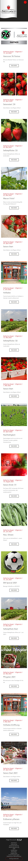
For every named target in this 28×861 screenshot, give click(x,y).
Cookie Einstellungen (14, 854)
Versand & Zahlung (14, 845)
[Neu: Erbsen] (14, 514)
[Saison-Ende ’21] (14, 464)
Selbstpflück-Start (10, 629)
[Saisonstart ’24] (14, 84)
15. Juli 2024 (7, 53)
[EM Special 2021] (14, 562)
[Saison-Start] (14, 226)
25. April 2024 (7, 101)
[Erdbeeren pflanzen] (14, 799)
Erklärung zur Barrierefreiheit (14, 856)
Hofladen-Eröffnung (11, 725)
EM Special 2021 (10, 583)
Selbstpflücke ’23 (10, 150)
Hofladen (7, 293)
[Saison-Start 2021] (14, 753)
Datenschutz (14, 844)
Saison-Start (8, 247)
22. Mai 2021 (7, 674)
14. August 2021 (8, 481)
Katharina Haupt (8, 51)
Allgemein (18, 51)
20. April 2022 (7, 431)
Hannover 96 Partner (11, 56)
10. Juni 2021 (7, 579)
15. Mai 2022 (7, 337)
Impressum (14, 842)
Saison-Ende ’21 (10, 485)
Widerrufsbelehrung (14, 847)
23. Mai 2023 (7, 195)
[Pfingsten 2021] (14, 656)
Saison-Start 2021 (10, 773)
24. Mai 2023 (7, 147)
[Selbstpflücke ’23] (14, 130)
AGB (14, 848)
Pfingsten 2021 (9, 677)
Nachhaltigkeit (9, 435)
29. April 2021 (7, 770)
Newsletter (14, 851)
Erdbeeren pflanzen (11, 819)
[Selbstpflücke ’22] (14, 320)
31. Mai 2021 (7, 626)
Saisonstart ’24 (9, 104)
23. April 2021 (7, 816)
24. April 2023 (7, 243)
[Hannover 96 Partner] (14, 36)
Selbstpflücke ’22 (10, 341)
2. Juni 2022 (7, 289)
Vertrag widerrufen (14, 858)
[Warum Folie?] (14, 178)
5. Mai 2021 (7, 722)
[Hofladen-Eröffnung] (14, 704)
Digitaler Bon (14, 853)
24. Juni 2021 (7, 531)
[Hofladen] (14, 272)
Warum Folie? (9, 198)
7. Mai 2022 (7, 385)
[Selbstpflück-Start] (14, 608)
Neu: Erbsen (8, 535)
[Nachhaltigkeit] (14, 414)
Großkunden (14, 850)
